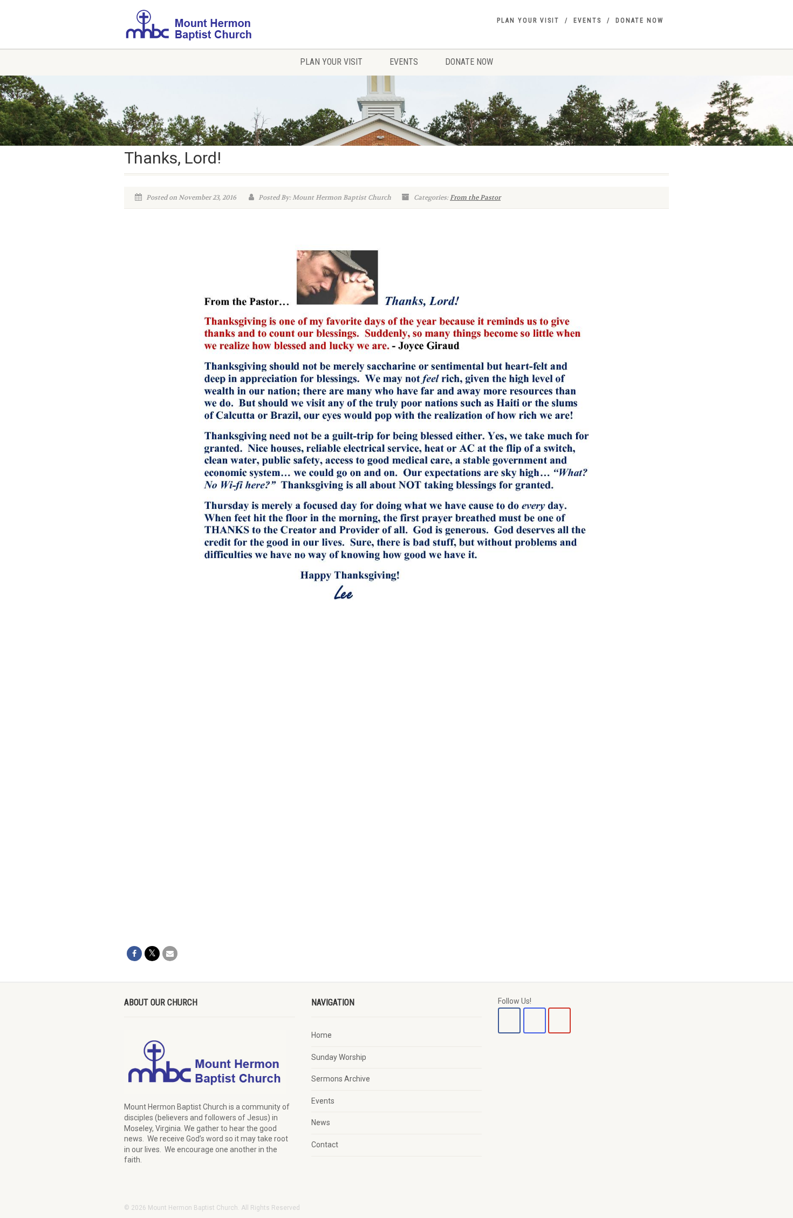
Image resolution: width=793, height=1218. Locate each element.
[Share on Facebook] (134, 953)
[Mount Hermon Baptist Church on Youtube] (559, 1020)
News (320, 1122)
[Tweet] (152, 953)
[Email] (169, 953)
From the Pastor (475, 197)
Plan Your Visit (528, 20)
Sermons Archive (340, 1078)
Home (321, 1035)
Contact (324, 1144)
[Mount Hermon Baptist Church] (209, 24)
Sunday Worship (338, 1057)
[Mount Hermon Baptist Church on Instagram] (534, 1020)
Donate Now (640, 20)
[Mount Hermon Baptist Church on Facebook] (509, 1020)
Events (587, 20)
